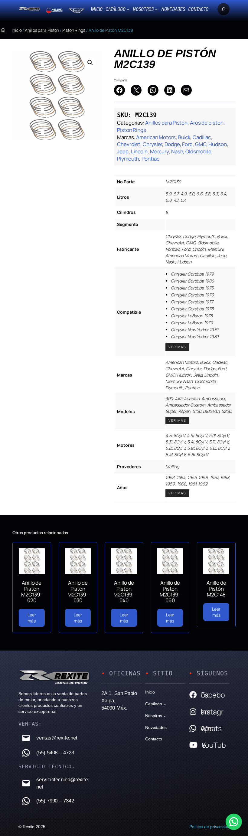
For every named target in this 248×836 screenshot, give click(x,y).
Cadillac (202, 137)
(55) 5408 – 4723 (55, 753)
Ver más (177, 347)
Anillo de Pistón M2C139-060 (170, 591)
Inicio (97, 9)
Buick (184, 137)
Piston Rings (73, 30)
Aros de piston (207, 122)
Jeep (123, 151)
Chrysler (152, 144)
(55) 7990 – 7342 (55, 801)
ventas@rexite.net (56, 738)
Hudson (217, 144)
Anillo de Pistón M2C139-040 (123, 591)
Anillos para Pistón (42, 30)
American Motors (156, 137)
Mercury (159, 151)
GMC (200, 144)
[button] (90, 62)
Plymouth (128, 158)
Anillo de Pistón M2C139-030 (77, 591)
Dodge (172, 144)
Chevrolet (128, 144)
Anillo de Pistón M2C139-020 (31, 591)
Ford (187, 144)
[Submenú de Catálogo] (128, 9)
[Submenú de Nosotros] (156, 9)
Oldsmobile (198, 151)
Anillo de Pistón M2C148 (216, 588)
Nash (177, 151)
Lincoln (139, 151)
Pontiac (150, 158)
